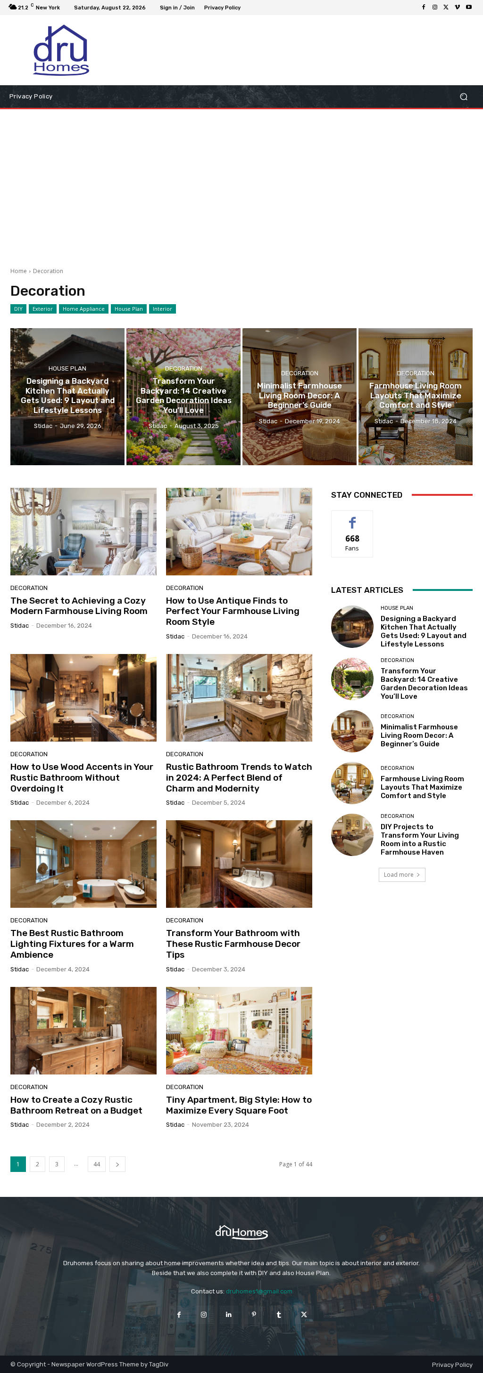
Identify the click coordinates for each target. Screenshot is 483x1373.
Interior (162, 308)
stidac (19, 625)
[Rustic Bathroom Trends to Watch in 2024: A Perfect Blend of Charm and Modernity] (239, 698)
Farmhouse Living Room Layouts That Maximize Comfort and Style (422, 787)
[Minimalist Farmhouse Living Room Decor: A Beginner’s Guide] (299, 396)
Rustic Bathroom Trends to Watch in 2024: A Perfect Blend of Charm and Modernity (239, 777)
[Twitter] (446, 7)
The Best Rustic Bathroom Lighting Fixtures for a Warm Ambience (72, 944)
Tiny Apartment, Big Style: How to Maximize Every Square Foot (239, 1105)
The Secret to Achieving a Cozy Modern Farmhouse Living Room (79, 606)
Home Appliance (84, 308)
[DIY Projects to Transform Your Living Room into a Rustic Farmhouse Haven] (352, 835)
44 (96, 1164)
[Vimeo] (457, 7)
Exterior (43, 308)
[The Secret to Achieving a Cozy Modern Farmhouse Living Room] (83, 531)
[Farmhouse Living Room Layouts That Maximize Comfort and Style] (415, 396)
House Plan (129, 308)
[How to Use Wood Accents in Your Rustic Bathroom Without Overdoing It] (83, 698)
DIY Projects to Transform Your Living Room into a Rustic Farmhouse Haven (420, 839)
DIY (18, 308)
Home (18, 271)
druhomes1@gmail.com (259, 1291)
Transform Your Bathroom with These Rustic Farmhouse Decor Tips (233, 944)
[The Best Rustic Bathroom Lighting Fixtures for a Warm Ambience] (83, 864)
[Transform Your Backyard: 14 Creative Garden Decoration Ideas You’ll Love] (183, 396)
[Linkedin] (229, 1315)
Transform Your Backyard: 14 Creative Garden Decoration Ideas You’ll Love (424, 684)
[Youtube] (469, 7)
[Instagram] (435, 7)
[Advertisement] (241, 184)
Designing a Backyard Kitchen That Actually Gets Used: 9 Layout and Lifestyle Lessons (423, 631)
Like (352, 517)
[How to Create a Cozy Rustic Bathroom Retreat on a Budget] (83, 1030)
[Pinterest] (254, 1315)
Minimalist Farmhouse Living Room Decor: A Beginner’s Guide (419, 735)
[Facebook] (423, 7)
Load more (399, 875)
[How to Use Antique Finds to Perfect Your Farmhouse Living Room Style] (239, 531)
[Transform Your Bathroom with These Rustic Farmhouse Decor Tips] (239, 864)
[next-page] (117, 1164)
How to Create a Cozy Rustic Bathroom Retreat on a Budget (76, 1105)
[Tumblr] (279, 1315)
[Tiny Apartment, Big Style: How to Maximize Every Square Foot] (239, 1030)
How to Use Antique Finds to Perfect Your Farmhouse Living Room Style (233, 611)
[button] (463, 97)
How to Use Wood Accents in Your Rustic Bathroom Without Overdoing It (81, 777)
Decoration (183, 368)
